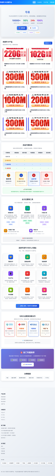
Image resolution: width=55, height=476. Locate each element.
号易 (7, 377)
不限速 (23, 463)
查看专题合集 (27, 364)
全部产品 (3, 403)
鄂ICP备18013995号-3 (33, 471)
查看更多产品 (48, 43)
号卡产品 (46, 2)
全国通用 (29, 463)
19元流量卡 (4, 463)
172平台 (47, 377)
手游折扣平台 (39, 377)
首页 (34, 2)
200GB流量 (50, 463)
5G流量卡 (18, 463)
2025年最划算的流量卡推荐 (7, 430)
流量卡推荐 (13, 377)
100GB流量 (43, 463)
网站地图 (3, 453)
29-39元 (3, 417)
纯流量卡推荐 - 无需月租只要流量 (8, 428)
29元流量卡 (36, 463)
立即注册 (22, 28)
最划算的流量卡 (22, 377)
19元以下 (3, 412)
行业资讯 (39, 2)
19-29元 (3, 414)
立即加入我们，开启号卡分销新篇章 (27, 306)
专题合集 (52, 2)
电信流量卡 (3, 399)
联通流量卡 (3, 396)
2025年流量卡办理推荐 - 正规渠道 (8, 435)
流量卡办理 (31, 377)
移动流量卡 (3, 401)
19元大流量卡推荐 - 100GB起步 (7, 432)
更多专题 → (3, 437)
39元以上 (3, 419)
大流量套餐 (11, 463)
